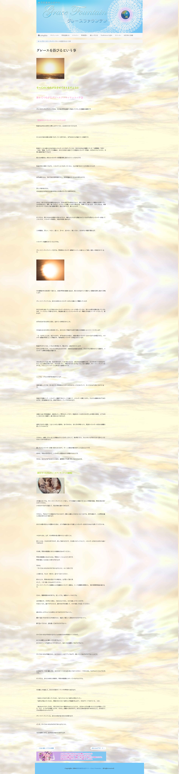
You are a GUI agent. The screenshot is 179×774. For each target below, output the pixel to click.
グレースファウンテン (48, 41)
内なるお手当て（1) (98, 748)
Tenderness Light (106, 35)
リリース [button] (117, 35)
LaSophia (43, 35)
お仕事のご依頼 (128, 35)
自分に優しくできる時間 (46, 748)
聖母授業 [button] (83, 35)
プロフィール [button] (54, 35)
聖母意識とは (65, 35)
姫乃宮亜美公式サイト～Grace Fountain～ (89, 768)
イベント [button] (74, 35)
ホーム (40, 41)
